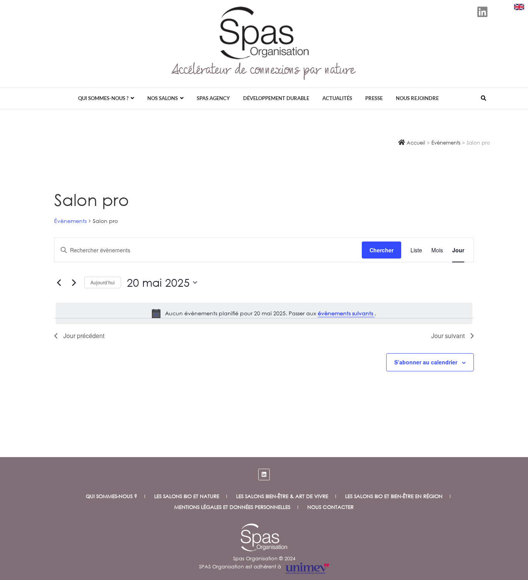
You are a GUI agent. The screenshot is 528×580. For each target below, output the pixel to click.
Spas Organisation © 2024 (264, 558)
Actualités (337, 98)
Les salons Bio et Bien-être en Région (394, 496)
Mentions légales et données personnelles (232, 507)
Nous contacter (330, 507)
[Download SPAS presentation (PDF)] (519, 7)
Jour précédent (83, 335)
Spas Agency (213, 98)
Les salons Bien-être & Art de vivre (282, 496)
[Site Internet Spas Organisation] (264, 527)
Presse (374, 98)
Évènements (70, 221)
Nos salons (162, 98)
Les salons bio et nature (186, 496)
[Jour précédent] (58, 282)
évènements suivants (346, 313)
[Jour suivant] (73, 282)
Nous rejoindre (417, 98)
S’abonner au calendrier (425, 362)
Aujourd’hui (102, 282)
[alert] (264, 313)
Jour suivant (448, 335)
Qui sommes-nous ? (103, 98)
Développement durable (276, 98)
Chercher (381, 250)
